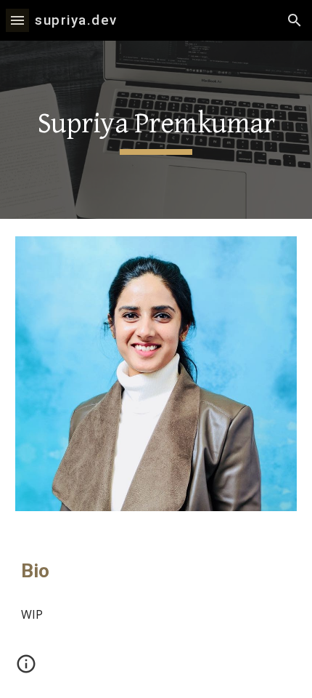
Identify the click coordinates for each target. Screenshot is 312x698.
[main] (156, 130)
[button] (17, 20)
